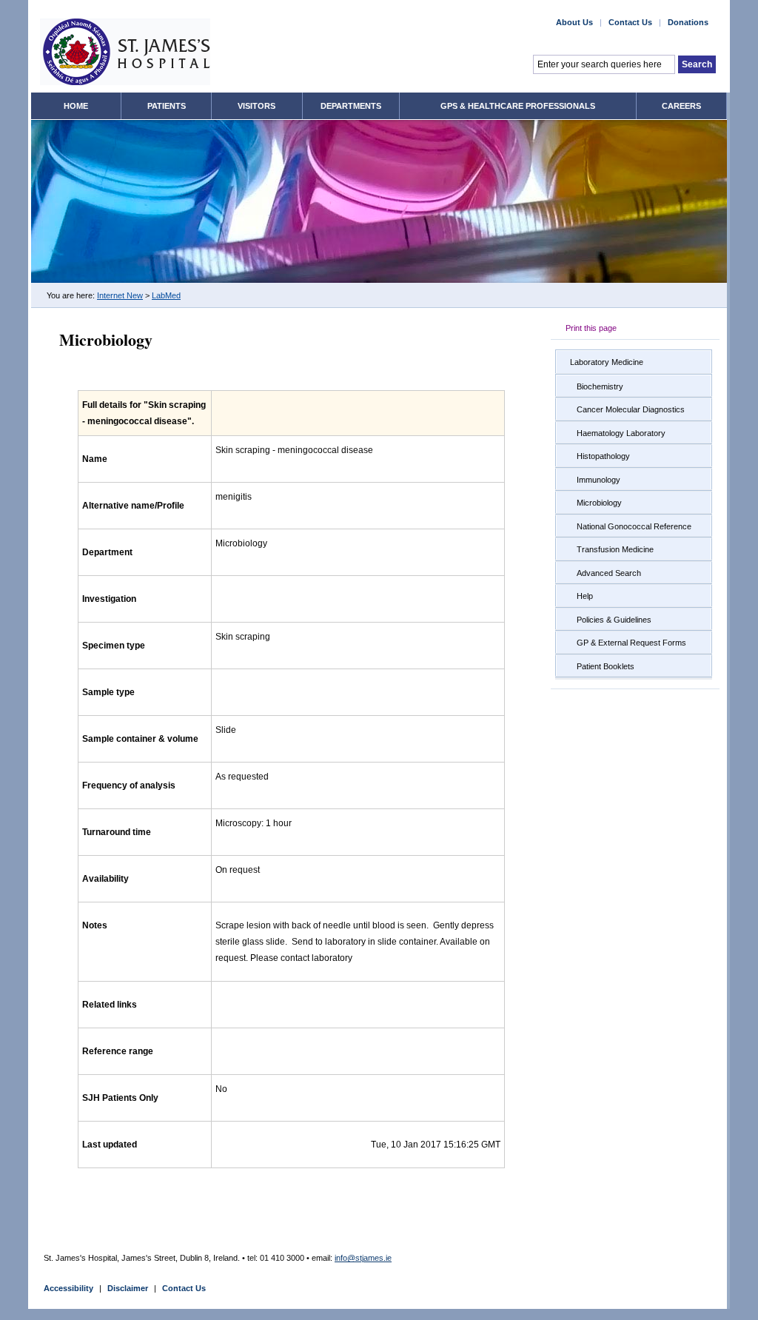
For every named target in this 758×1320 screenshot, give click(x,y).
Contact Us (630, 22)
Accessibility (68, 1288)
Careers (681, 105)
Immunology (598, 479)
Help (585, 596)
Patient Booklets (605, 666)
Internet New (120, 295)
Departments (351, 105)
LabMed (166, 295)
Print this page (591, 328)
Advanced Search (609, 573)
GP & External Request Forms (631, 642)
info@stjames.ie (363, 1257)
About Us (574, 22)
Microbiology (599, 502)
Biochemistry (600, 386)
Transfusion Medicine (615, 549)
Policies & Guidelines (614, 619)
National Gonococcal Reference (634, 526)
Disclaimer (127, 1288)
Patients (166, 105)
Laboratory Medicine (606, 362)
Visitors (256, 105)
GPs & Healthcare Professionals (517, 105)
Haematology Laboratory (621, 433)
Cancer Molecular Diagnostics (631, 409)
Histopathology (603, 456)
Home (76, 105)
